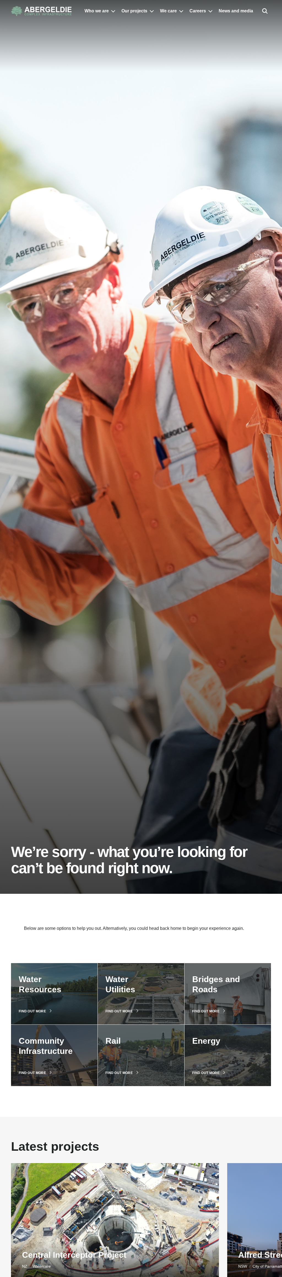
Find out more (32, 1011)
